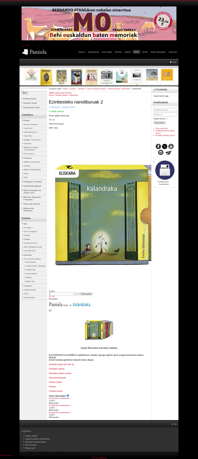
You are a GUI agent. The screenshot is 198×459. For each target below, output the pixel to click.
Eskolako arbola (56, 369)
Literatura (81, 89)
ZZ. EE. (52, 296)
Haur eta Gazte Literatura (96, 89)
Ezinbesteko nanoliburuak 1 (59, 398)
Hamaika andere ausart (60, 373)
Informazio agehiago (99, 458)
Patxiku (52, 386)
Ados (2, 455)
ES (23, 46)
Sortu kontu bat (162, 128)
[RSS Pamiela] (161, 154)
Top (175, 424)
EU (28, 46)
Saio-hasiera (159, 123)
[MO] (99, 40)
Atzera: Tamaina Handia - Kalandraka (63, 95)
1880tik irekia (54, 93)
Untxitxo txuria (55, 391)
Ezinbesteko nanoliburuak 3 (59, 405)
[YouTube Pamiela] (171, 148)
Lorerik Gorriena (65, 93)
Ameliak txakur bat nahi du (61, 364)
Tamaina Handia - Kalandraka (119, 89)
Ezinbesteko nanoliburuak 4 (59, 413)
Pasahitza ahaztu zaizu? (165, 135)
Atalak (65, 89)
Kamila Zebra (55, 382)
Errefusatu (9, 455)
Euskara (73, 89)
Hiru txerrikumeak (57, 378)
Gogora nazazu (159, 119)
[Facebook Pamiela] (158, 148)
